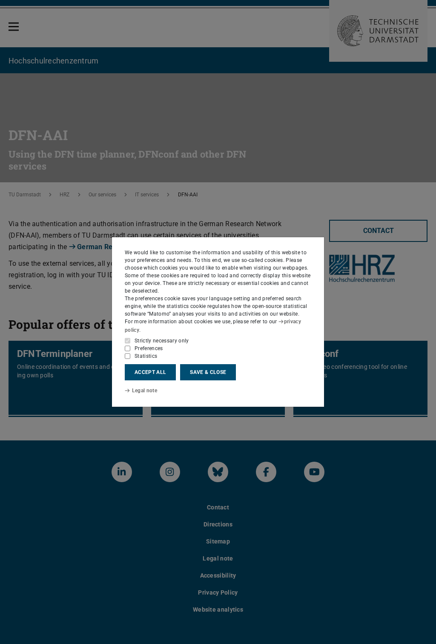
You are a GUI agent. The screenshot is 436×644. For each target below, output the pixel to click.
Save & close (208, 372)
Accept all (150, 372)
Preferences (149, 348)
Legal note (144, 391)
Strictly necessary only (162, 341)
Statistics (146, 356)
